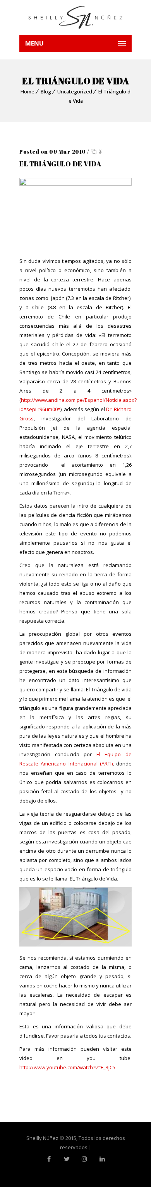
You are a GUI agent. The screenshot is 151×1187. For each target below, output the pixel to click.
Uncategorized (74, 91)
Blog (46, 91)
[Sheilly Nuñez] (75, 17)
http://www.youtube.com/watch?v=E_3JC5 (67, 1067)
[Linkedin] (102, 1159)
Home (27, 91)
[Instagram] (84, 1159)
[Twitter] (67, 1159)
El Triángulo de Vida (60, 163)
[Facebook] (49, 1159)
